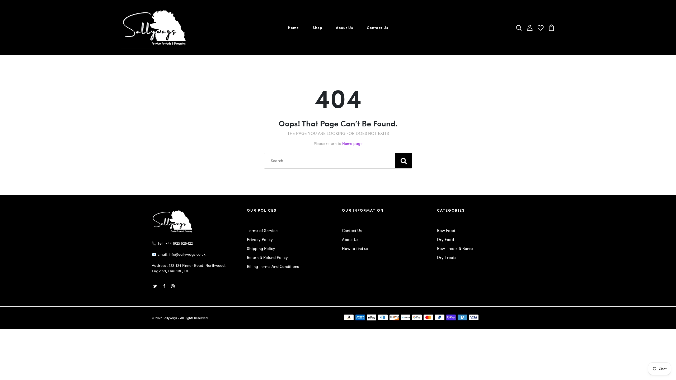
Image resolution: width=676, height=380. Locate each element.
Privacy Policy (260, 239)
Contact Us (377, 27)
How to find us (355, 248)
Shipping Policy (261, 248)
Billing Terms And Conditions (273, 266)
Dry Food (445, 239)
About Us (344, 27)
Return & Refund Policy (267, 257)
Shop (317, 27)
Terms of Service (262, 230)
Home (293, 27)
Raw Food (446, 230)
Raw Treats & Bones (455, 248)
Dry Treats (446, 257)
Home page (352, 143)
